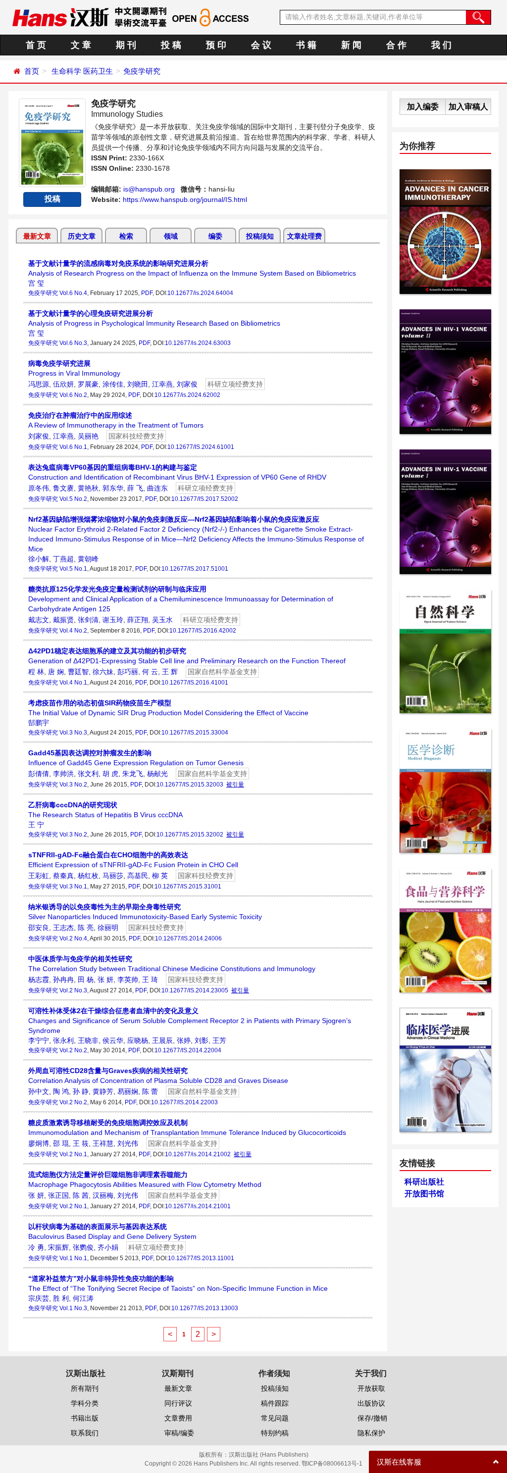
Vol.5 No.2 (73, 498)
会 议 (261, 45)
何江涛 (83, 1298)
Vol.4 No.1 (73, 682)
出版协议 (371, 1403)
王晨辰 (162, 1040)
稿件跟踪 (275, 1403)
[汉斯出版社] (60, 17)
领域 (171, 236)
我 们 (441, 45)
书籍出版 (85, 1418)
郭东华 (112, 488)
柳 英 (160, 876)
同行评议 (178, 1403)
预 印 (216, 45)
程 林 (36, 672)
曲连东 (157, 488)
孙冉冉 (63, 979)
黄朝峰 (88, 559)
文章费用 (178, 1418)
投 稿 (171, 45)
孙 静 (81, 1091)
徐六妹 (103, 672)
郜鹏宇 (38, 723)
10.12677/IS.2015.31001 (187, 886)
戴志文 (38, 620)
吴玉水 (162, 620)
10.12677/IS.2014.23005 (194, 990)
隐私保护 (371, 1433)
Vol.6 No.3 (73, 343)
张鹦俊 (83, 1247)
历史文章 (82, 236)
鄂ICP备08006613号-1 (332, 1463)
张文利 (88, 774)
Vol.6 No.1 (73, 446)
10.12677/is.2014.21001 (198, 1206)
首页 (31, 71)
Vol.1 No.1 (73, 1258)
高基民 (137, 876)
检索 (126, 236)
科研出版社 (424, 1182)
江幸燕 (162, 384)
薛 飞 (135, 488)
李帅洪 (63, 774)
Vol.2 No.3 (73, 990)
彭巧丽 (127, 672)
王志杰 (63, 928)
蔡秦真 (63, 876)
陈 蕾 (150, 1091)
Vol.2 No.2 (73, 1050)
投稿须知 (260, 236)
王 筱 (81, 1143)
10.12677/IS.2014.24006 (188, 938)
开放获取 (371, 1388)
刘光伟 (127, 1143)
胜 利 (61, 1298)
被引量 (235, 784)
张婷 (184, 1040)
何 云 (150, 672)
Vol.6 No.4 (73, 293)
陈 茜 (81, 1195)
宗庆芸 (38, 1298)
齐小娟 (108, 1247)
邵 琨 (61, 1143)
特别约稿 (275, 1433)
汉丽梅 (103, 1195)
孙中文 (38, 1091)
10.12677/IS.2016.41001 (194, 682)
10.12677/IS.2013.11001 (201, 1258)
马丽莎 (112, 876)
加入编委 (423, 106)
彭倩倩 (38, 774)
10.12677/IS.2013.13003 (204, 1308)
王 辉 (170, 672)
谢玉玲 (112, 620)
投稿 (52, 199)
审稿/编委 (179, 1433)
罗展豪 (88, 384)
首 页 (36, 45)
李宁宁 (38, 1040)
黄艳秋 (88, 488)
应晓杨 (137, 1040)
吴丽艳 (88, 436)
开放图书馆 (424, 1193)
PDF (146, 293)
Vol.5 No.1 (73, 568)
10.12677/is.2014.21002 (198, 1154)
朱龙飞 (132, 774)
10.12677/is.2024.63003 (198, 343)
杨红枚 (88, 876)
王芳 (219, 1040)
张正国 (58, 1195)
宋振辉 (58, 1247)
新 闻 (351, 45)
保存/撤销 (372, 1418)
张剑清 (88, 620)
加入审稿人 (468, 106)
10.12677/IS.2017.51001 (194, 568)
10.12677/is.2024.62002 (187, 395)
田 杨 (86, 979)
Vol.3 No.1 (73, 886)
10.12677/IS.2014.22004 (187, 1050)
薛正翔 (137, 620)
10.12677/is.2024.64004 (200, 293)
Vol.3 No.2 (73, 784)
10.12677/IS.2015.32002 (189, 834)
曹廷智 (78, 672)
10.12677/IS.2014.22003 (184, 1102)
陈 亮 (86, 928)
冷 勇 (36, 1247)
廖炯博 (38, 1143)
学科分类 (85, 1403)
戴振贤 (63, 620)
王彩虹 (38, 876)
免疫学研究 (141, 71)
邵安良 (38, 928)
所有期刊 (85, 1388)
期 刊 (126, 45)
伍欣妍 (63, 384)
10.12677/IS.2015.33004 (194, 732)
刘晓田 (137, 384)
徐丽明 (108, 928)
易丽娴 (127, 1091)
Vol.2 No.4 (73, 938)
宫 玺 (36, 283)
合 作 (396, 45)
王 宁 (36, 825)
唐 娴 (56, 672)
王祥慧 (103, 1143)
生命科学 (66, 71)
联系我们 (85, 1433)
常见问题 (275, 1418)
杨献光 (157, 774)
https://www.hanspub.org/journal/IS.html (185, 199)
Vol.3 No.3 (73, 732)
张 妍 (105, 979)
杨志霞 (38, 979)
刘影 (201, 1040)
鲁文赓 (63, 488)
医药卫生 (98, 71)
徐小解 (38, 559)
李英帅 (127, 979)
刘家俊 (187, 384)
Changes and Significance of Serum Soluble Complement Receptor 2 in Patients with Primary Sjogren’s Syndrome (189, 1020)
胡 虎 (110, 774)
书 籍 (306, 45)
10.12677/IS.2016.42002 (202, 630)
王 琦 (150, 979)
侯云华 (112, 1040)
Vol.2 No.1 (73, 1154)
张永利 (63, 1040)
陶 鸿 (61, 1091)
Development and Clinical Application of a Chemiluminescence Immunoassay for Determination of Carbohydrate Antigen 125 (180, 599)
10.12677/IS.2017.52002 (204, 498)
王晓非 (88, 1040)
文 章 (81, 45)
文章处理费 (304, 236)
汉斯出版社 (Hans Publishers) (268, 1454)
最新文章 (37, 236)
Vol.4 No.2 (73, 630)
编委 (215, 236)
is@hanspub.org (149, 189)
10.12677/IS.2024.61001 (200, 446)
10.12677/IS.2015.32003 (189, 784)
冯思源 (38, 384)
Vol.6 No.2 (73, 395)
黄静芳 (103, 1091)
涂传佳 (112, 384)
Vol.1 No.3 (73, 1308)
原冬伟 (38, 488)
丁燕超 (63, 559)
